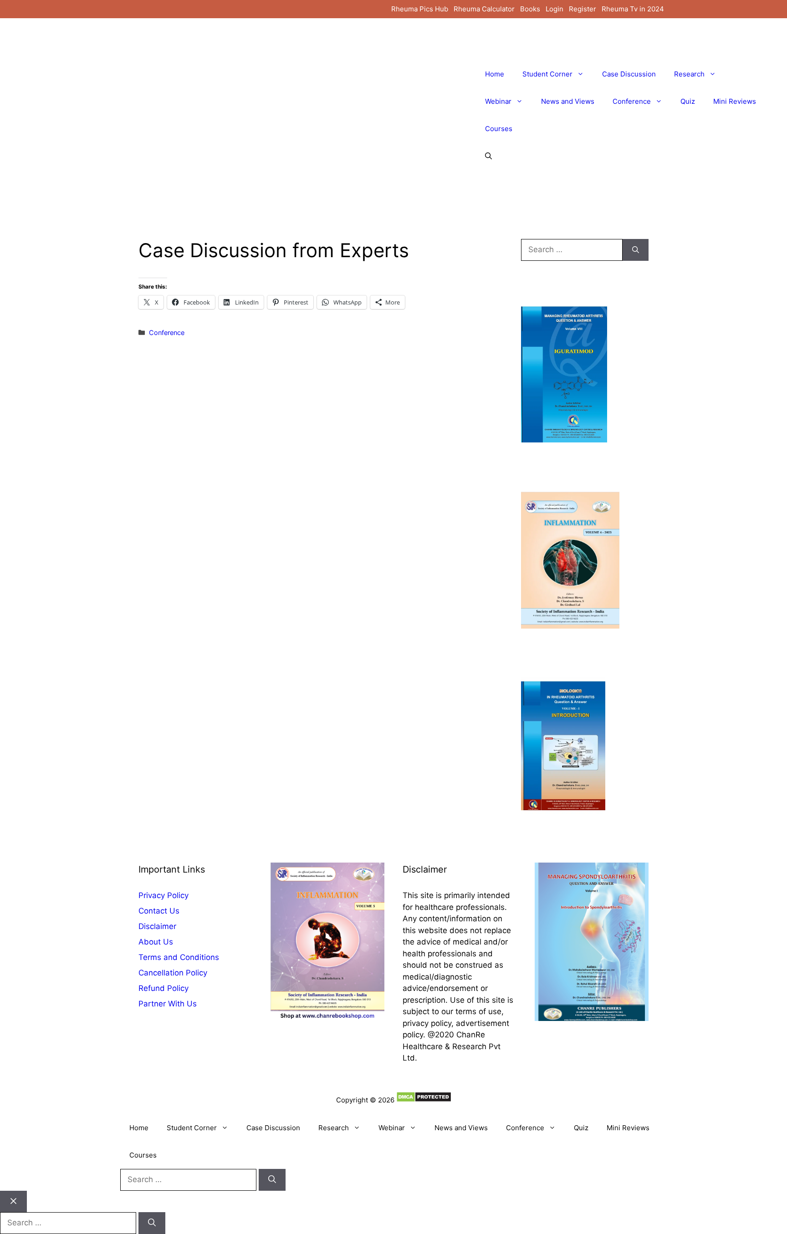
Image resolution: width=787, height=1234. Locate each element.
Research (689, 74)
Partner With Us (167, 1003)
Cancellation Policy (172, 972)
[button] (488, 156)
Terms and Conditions (178, 957)
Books (530, 9)
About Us (155, 941)
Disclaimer (157, 926)
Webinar (498, 101)
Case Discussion (629, 74)
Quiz (687, 101)
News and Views (567, 101)
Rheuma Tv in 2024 (633, 9)
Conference (632, 101)
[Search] (636, 250)
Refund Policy (163, 988)
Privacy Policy (163, 895)
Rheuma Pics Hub (419, 9)
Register (582, 9)
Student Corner (547, 74)
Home (494, 74)
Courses (498, 128)
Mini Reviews (734, 101)
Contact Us (158, 910)
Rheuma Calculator (484, 9)
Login (554, 9)
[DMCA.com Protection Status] (423, 1100)
